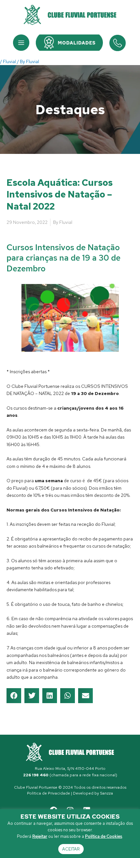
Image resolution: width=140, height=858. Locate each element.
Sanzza (106, 793)
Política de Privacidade (48, 793)
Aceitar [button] (71, 849)
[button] (21, 42)
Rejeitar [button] (39, 836)
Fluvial (9, 61)
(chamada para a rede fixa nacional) (70, 775)
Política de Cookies (103, 836)
